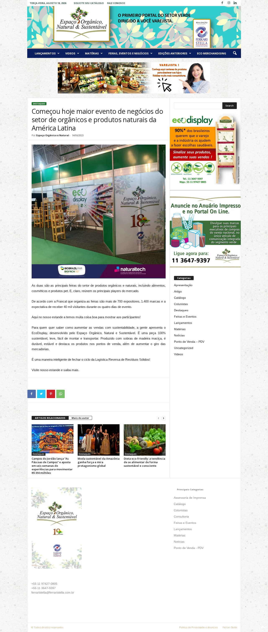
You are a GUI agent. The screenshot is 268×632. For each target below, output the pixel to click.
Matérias (92, 53)
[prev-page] (158, 418)
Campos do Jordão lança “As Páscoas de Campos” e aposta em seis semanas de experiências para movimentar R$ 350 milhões (52, 466)
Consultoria (181, 516)
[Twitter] (41, 394)
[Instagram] (228, 3)
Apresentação (183, 285)
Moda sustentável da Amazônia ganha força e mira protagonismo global (99, 462)
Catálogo (180, 297)
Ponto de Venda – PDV (189, 341)
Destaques (39, 103)
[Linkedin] (235, 3)
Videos (70, 53)
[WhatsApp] (60, 394)
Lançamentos (45, 53)
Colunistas (181, 304)
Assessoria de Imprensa (190, 497)
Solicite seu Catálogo (89, 3)
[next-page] (163, 418)
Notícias (179, 335)
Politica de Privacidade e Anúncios (198, 627)
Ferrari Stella (230, 627)
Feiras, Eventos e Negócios (128, 53)
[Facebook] (222, 3)
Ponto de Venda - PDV (189, 548)
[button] (234, 53)
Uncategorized (183, 348)
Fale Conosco (116, 3)
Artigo (178, 291)
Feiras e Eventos (185, 316)
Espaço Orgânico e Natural (52, 135)
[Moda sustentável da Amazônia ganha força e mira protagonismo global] (99, 440)
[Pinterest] (51, 394)
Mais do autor (80, 417)
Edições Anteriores (172, 53)
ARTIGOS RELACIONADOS (50, 417)
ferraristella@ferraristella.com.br (52, 592)
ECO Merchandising (211, 53)
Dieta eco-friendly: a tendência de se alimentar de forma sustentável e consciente (144, 462)
